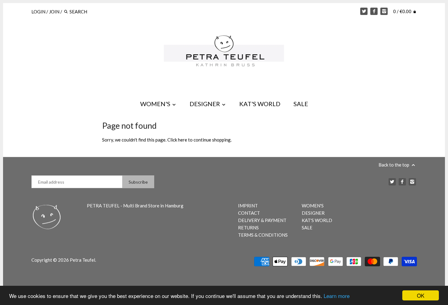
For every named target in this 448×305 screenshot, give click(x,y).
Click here (177, 139)
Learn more (337, 296)
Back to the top (394, 164)
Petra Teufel (82, 260)
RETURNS (248, 227)
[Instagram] (384, 11)
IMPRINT (248, 205)
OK (420, 295)
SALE (300, 103)
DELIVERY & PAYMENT (262, 220)
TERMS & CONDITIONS (263, 235)
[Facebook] (374, 11)
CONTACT (249, 213)
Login (38, 11)
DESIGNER (205, 103)
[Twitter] (364, 11)
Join (54, 11)
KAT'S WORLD (259, 103)
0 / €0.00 (402, 11)
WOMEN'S (156, 103)
